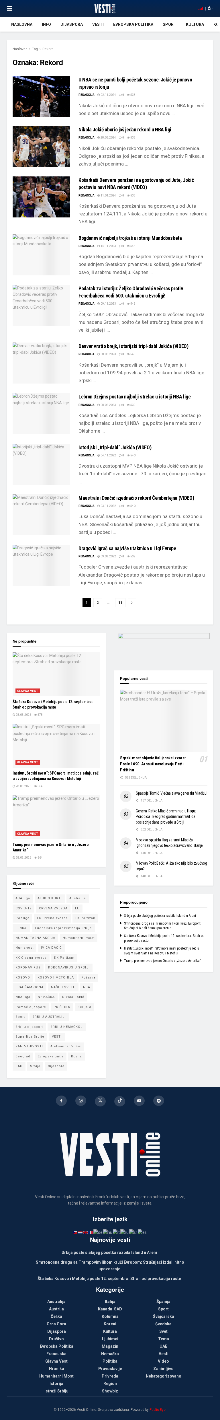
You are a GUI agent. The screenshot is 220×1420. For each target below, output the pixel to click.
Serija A (84, 1007)
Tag (35, 49)
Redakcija (86, 94)
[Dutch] (80, 1232)
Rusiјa (76, 1056)
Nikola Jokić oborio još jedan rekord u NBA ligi (124, 130)
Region (110, 1383)
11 (120, 602)
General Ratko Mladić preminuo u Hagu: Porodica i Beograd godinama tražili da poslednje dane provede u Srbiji (166, 816)
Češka (56, 1316)
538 (132, 94)
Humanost (24, 948)
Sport (169, 24)
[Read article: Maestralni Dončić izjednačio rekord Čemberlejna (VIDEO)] (41, 514)
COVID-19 (23, 908)
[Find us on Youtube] (139, 1101)
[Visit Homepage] (105, 8)
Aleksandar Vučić (65, 1046)
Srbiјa (35, 1066)
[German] (98, 1232)
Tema (163, 1339)
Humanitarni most (79, 938)
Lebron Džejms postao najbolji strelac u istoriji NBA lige (134, 397)
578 (40, 714)
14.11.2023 (108, 246)
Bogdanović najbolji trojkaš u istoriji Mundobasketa (130, 238)
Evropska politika (133, 24)
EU (77, 908)
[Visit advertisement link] (163, 647)
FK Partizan (85, 918)
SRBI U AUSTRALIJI (49, 1017)
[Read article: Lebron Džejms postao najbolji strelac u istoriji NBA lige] (41, 413)
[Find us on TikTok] (119, 1101)
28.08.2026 (23, 714)
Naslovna (21, 24)
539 (132, 404)
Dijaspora (71, 24)
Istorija (56, 1383)
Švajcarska (163, 1316)
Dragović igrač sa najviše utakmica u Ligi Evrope (127, 548)
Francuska (56, 1353)
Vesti (98, 24)
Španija (163, 1301)
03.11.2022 (108, 505)
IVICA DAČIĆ (51, 948)
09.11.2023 (108, 303)
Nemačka (110, 1353)
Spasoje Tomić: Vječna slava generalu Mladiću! (171, 793)
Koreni (110, 1324)
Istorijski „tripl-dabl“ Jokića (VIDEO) (114, 447)
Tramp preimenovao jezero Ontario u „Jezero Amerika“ (162, 961)
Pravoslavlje (110, 1368)
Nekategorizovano (163, 1376)
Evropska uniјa (51, 1056)
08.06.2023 (108, 354)
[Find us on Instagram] (80, 1101)
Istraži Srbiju (56, 1391)
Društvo (56, 1339)
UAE (163, 1346)
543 (132, 354)
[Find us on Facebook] (61, 1101)
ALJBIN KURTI (50, 898)
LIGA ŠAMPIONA (29, 987)
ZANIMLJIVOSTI (29, 1046)
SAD (19, 1066)
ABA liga (22, 898)
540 (132, 455)
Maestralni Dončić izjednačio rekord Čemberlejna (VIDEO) (136, 498)
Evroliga (22, 918)
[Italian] (116, 1232)
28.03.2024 (108, 137)
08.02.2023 (108, 404)
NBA (86, 987)
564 (40, 786)
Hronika (56, 1368)
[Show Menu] (9, 8)
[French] (90, 1232)
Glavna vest (27, 691)
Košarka (88, 977)
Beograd (22, 1056)
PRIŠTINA (62, 1007)
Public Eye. (158, 1410)
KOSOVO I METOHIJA (56, 977)
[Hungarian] (108, 1232)
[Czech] (75, 1232)
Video (163, 1361)
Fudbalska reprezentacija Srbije (63, 928)
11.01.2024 (108, 195)
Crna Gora (56, 1324)
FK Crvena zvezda (52, 918)
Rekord (48, 49)
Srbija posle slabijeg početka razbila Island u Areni (160, 916)
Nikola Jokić (73, 997)
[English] (85, 1232)
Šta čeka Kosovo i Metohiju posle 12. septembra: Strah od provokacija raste (109, 1278)
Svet (163, 1331)
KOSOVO (22, 977)
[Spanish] (142, 1232)
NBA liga (22, 997)
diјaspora (56, 1066)
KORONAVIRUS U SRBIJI (69, 967)
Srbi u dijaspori (29, 1027)
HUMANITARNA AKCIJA (35, 938)
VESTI (57, 1036)
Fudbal (21, 928)
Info (46, 24)
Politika (110, 1361)
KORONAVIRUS (28, 967)
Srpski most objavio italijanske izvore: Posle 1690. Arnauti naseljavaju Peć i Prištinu (153, 764)
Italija (110, 1301)
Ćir (210, 9)
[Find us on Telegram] (158, 1101)
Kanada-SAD (110, 1309)
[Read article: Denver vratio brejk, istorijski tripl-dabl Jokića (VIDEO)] (41, 363)
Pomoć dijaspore (30, 1007)
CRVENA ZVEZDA (53, 908)
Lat (200, 9)
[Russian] (124, 1232)
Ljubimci (110, 1339)
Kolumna (110, 1316)
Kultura (195, 24)
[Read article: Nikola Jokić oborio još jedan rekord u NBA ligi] (41, 146)
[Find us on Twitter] (100, 1101)
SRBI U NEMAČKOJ (66, 1027)
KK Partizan (64, 958)
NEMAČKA (46, 997)
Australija (77, 898)
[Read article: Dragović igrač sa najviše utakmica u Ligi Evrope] (41, 565)
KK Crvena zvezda (31, 958)
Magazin (110, 1346)
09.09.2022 (108, 556)
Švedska (163, 1324)
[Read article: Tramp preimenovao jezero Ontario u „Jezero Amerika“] (56, 817)
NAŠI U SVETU (63, 987)
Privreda (110, 1376)
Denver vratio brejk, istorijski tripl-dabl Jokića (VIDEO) (133, 346)
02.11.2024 (108, 94)
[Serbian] (133, 1232)
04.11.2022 (108, 455)
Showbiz (110, 1391)
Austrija (56, 1309)
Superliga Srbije (29, 1036)
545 (132, 246)
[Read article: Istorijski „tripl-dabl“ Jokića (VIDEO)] (41, 464)
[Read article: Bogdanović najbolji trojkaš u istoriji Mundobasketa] (41, 254)
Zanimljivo (163, 1368)
